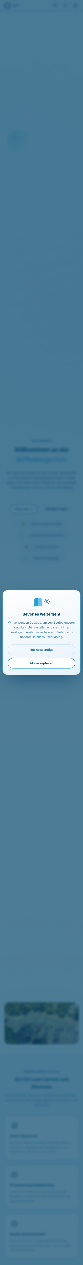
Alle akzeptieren (41, 663)
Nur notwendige (41, 650)
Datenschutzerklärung (47, 637)
